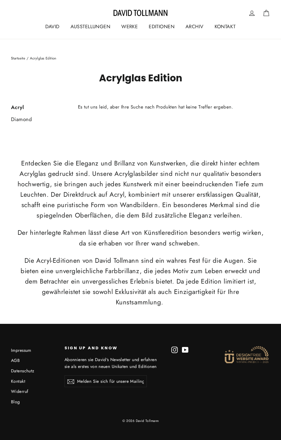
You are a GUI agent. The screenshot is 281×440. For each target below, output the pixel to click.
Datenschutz (22, 371)
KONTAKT (225, 26)
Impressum (21, 350)
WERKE (129, 26)
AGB (15, 360)
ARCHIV (195, 26)
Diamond (21, 119)
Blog (15, 402)
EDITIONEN (162, 26)
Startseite (18, 58)
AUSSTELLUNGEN (91, 26)
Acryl (17, 107)
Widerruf (19, 391)
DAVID (52, 26)
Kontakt (18, 381)
